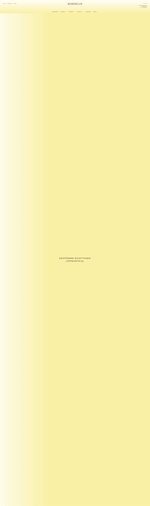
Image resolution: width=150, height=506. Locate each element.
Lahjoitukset (88, 11)
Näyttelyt (79, 11)
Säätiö (94, 11)
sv (146, 3)
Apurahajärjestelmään (142, 5)
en (145, 3)
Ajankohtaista (55, 11)
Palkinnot (71, 11)
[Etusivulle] (75, 4)
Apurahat (63, 11)
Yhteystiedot (144, 6)
